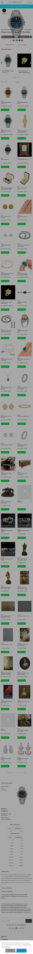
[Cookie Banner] (16, 947)
